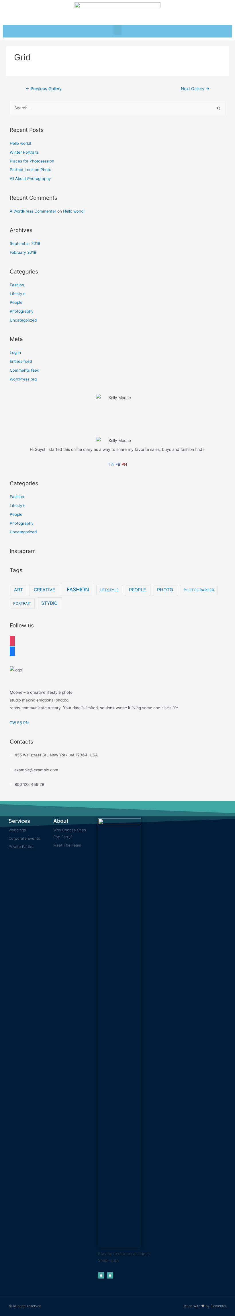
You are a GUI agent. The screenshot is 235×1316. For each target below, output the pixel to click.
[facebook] (12, 651)
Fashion (17, 285)
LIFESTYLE (109, 590)
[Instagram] (110, 1275)
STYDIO (49, 603)
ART (18, 589)
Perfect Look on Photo (30, 169)
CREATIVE (44, 589)
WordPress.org (23, 379)
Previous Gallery (44, 88)
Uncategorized (23, 320)
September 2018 (25, 243)
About (60, 821)
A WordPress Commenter (33, 211)
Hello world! (20, 143)
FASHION (78, 589)
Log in (15, 352)
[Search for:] (118, 108)
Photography (22, 311)
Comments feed (24, 370)
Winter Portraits (24, 152)
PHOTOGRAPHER (198, 590)
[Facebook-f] (101, 1275)
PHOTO (165, 589)
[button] (117, 30)
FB (117, 464)
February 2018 (23, 252)
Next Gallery (195, 88)
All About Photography (30, 178)
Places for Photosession (32, 161)
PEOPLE (137, 589)
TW (111, 464)
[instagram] (12, 640)
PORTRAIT (22, 603)
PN (124, 464)
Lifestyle (18, 293)
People (16, 302)
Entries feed (21, 361)
